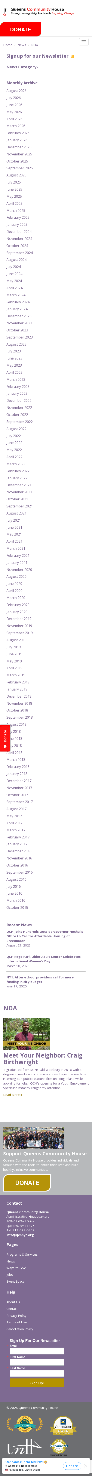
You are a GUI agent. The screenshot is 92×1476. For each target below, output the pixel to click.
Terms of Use (16, 1322)
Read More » (12, 1094)
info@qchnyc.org (20, 1235)
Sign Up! (37, 1382)
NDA (34, 45)
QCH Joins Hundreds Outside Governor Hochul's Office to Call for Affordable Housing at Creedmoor (44, 936)
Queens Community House (43, 15)
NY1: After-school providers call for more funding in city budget (40, 979)
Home (7, 45)
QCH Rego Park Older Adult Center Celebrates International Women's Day (43, 958)
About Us (13, 1302)
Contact (12, 1308)
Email (14, 1345)
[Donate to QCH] (20, 29)
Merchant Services (58, 1455)
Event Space (15, 1281)
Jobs (9, 1274)
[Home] (5, 12)
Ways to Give (16, 1268)
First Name (17, 1356)
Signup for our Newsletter (38, 56)
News (22, 45)
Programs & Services (22, 1254)
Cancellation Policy (19, 1329)
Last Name (17, 1367)
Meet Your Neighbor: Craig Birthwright (43, 1058)
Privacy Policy (16, 1315)
